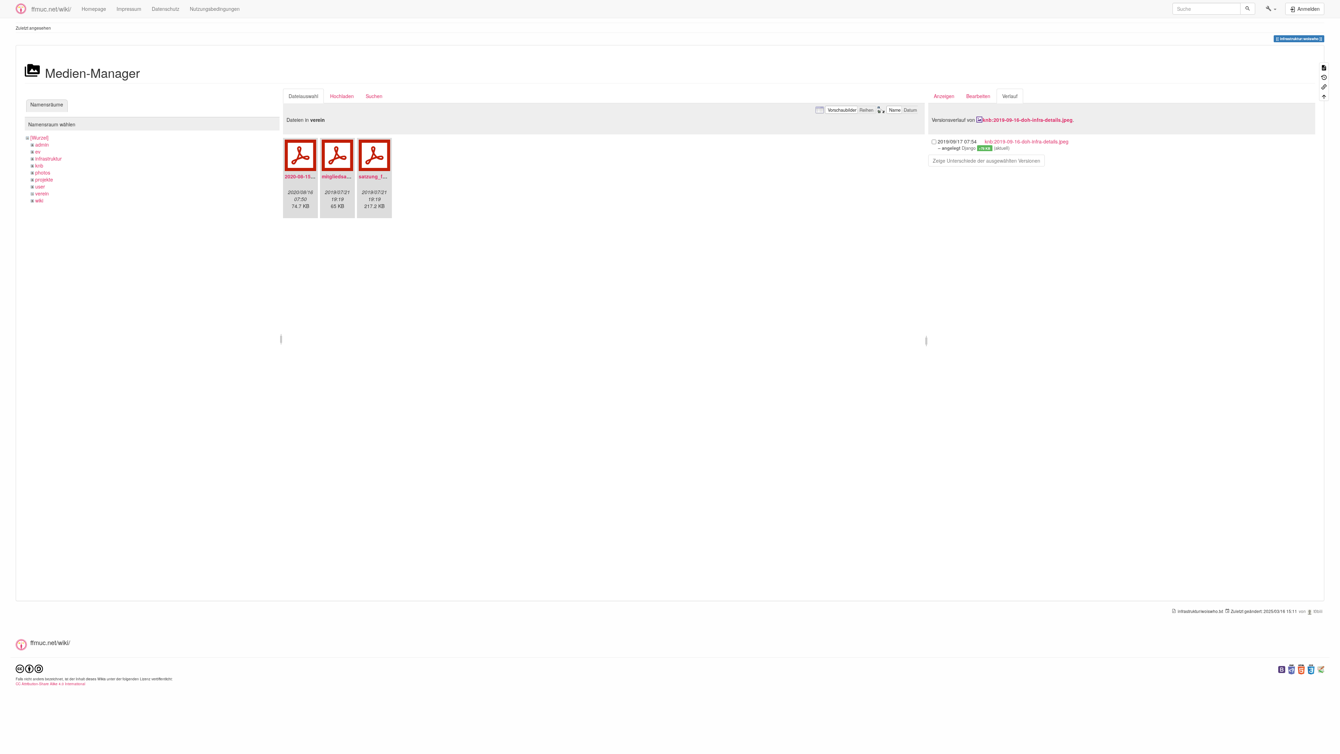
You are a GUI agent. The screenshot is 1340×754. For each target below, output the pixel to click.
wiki (39, 200)
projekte (44, 179)
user (40, 186)
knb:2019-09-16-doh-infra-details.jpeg (1028, 119)
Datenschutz (165, 8)
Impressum (129, 8)
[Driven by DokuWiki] (1320, 669)
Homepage (94, 8)
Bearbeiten (978, 96)
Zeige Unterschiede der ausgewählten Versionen (986, 160)
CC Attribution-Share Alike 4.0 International (50, 683)
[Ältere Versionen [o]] (1323, 76)
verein (42, 193)
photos (42, 172)
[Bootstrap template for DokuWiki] (1281, 669)
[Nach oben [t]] (1323, 95)
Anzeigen (944, 96)
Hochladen (342, 96)
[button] (1271, 8)
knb (39, 165)
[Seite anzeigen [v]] (1323, 67)
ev (37, 151)
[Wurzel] (39, 137)
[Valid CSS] (1311, 669)
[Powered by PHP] (1291, 669)
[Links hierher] (1323, 86)
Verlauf (1010, 96)
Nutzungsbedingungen (215, 8)
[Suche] (1247, 9)
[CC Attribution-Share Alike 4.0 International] (29, 668)
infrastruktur (48, 158)
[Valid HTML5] (1301, 669)
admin (42, 144)
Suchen (374, 96)
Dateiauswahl (303, 96)
